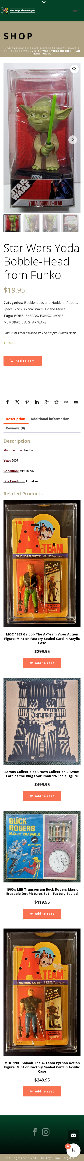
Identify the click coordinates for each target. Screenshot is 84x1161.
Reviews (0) (15, 428)
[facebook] (34, 1132)
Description (15, 419)
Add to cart (25, 361)
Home (9, 48)
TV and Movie (55, 309)
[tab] (15, 418)
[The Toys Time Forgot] (18, 10)
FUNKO (45, 315)
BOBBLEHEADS (26, 315)
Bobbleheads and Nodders (44, 302)
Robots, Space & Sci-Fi (33, 48)
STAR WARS (37, 322)
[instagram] (45, 1132)
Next (72, 139)
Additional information (50, 419)
